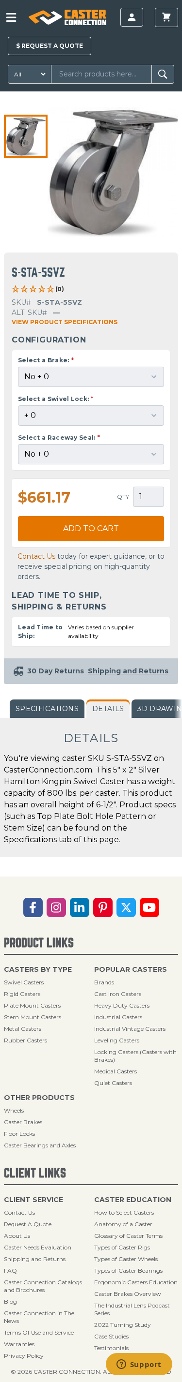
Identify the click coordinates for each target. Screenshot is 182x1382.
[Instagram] (56, 907)
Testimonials (111, 1348)
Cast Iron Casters (117, 993)
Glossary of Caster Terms (128, 1235)
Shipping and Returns (35, 1259)
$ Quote (49, 45)
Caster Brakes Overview (127, 1293)
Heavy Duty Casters (121, 1005)
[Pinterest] (103, 907)
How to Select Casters (124, 1212)
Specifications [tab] (47, 708)
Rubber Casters (25, 1040)
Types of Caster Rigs (122, 1247)
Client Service (33, 1199)
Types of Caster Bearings (128, 1270)
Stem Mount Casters (32, 1017)
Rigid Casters (22, 993)
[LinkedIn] (79, 907)
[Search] (163, 74)
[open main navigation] (11, 17)
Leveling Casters (116, 1040)
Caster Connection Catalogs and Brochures (43, 1285)
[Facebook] (33, 907)
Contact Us (36, 556)
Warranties (19, 1344)
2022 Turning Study (122, 1324)
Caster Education (132, 1199)
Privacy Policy (24, 1355)
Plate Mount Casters (32, 1005)
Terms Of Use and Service (39, 1332)
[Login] (131, 17)
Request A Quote (27, 1224)
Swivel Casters (24, 982)
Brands (104, 982)
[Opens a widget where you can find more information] (138, 1365)
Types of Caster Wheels (126, 1259)
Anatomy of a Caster (123, 1224)
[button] (26, 136)
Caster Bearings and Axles (40, 1145)
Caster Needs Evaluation (37, 1247)
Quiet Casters (113, 1082)
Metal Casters (22, 1028)
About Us (17, 1235)
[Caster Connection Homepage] (67, 17)
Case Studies (111, 1336)
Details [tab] (108, 708)
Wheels (14, 1110)
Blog (10, 1301)
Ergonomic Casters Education (136, 1282)
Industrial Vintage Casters (129, 1028)
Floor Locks (19, 1133)
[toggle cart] (166, 17)
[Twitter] (126, 907)
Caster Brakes (23, 1122)
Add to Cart (91, 528)
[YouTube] (149, 907)
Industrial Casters (118, 1017)
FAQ (10, 1270)
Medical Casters (115, 1071)
